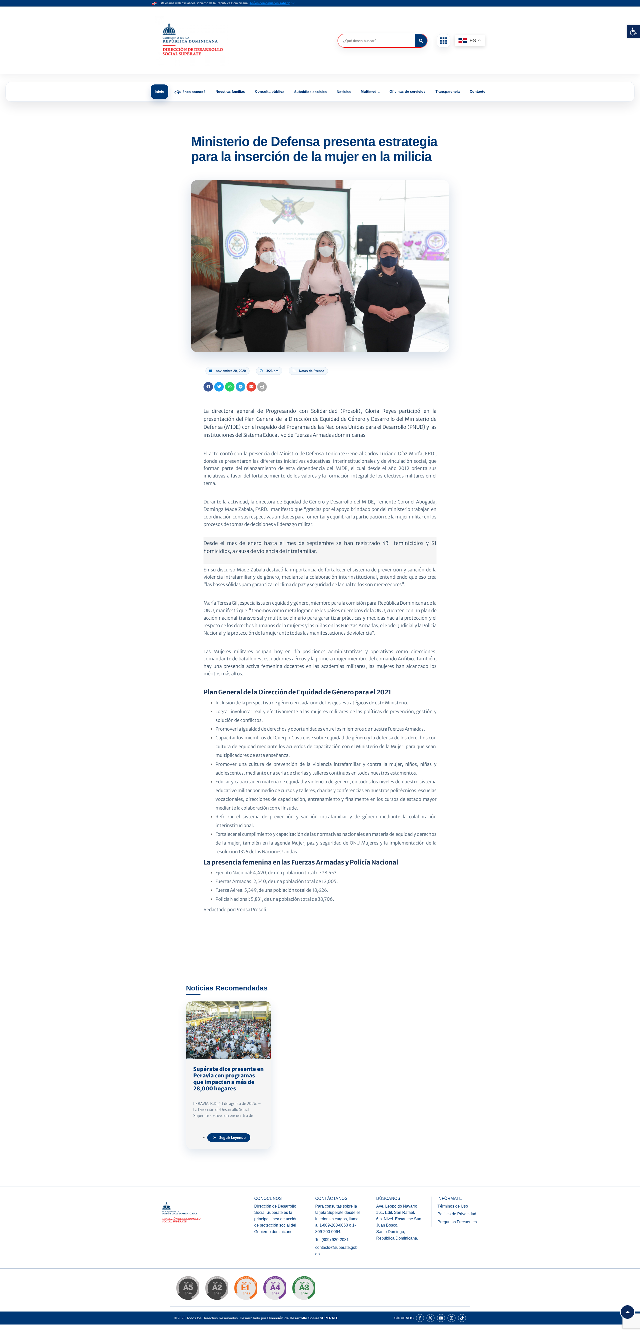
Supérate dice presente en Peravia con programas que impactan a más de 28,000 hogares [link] (228, 1079)
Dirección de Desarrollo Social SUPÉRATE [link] (302, 1318)
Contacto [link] (478, 91)
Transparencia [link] (448, 91)
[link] (633, 31)
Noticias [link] (344, 92)
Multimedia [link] (370, 91)
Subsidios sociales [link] (310, 92)
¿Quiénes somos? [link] (190, 92)
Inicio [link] (159, 91)
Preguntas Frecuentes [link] (457, 1222)
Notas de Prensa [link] (311, 371)
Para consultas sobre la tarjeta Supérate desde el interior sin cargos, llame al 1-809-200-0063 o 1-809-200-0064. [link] (337, 1219)
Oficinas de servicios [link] (408, 91)
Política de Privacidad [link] (457, 1214)
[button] (443, 40)
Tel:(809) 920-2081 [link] (332, 1240)
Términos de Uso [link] (453, 1206)
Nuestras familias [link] (230, 91)
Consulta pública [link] (269, 91)
